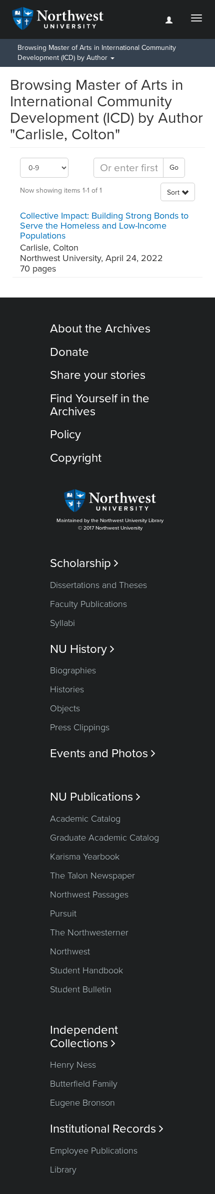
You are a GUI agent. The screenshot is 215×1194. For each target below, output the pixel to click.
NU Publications (95, 797)
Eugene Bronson (82, 1102)
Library (63, 1169)
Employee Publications (94, 1150)
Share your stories (98, 375)
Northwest (70, 951)
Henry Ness (73, 1064)
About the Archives (100, 328)
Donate (69, 352)
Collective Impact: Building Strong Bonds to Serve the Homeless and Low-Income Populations (104, 225)
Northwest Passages (89, 894)
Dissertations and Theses (98, 585)
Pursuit (63, 913)
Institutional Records (107, 1129)
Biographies (73, 670)
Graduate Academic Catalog (104, 837)
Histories (67, 689)
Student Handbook (86, 970)
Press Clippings (80, 727)
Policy (65, 434)
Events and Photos (103, 753)
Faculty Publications (88, 603)
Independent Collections (84, 1037)
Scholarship (84, 563)
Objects (65, 708)
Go (174, 167)
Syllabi (62, 622)
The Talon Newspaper (92, 875)
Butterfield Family (84, 1083)
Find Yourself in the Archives (100, 405)
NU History (82, 649)
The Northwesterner (89, 932)
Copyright (76, 458)
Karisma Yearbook (85, 856)
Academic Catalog (85, 818)
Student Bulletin (81, 989)
